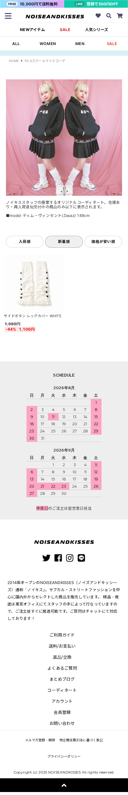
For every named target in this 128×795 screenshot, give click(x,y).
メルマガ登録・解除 (40, 740)
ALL (16, 43)
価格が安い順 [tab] (103, 241)
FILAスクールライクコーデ (45, 61)
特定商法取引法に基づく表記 (81, 740)
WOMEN (48, 43)
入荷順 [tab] (25, 241)
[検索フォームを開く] (109, 16)
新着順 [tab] (64, 241)
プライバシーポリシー (64, 756)
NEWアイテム (32, 30)
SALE (65, 30)
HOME (14, 61)
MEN (80, 43)
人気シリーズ (96, 30)
